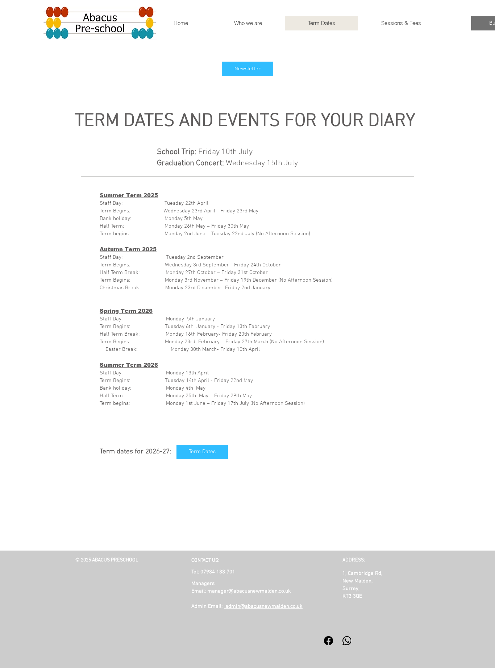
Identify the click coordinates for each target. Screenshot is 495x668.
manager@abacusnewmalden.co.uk (249, 591)
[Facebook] (328, 640)
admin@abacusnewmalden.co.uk (264, 606)
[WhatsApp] (347, 640)
